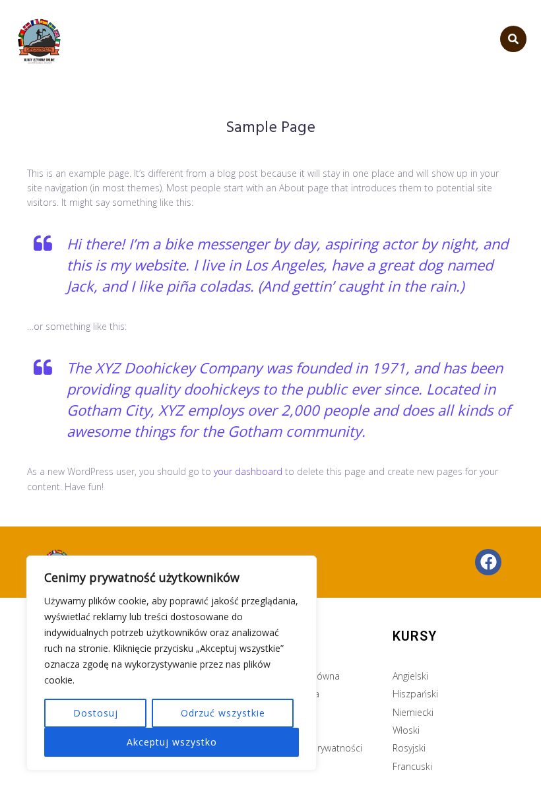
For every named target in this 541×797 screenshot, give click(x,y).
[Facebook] (488, 562)
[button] (513, 39)
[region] (171, 663)
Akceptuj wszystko (172, 742)
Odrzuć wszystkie (223, 713)
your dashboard (248, 471)
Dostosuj (95, 713)
